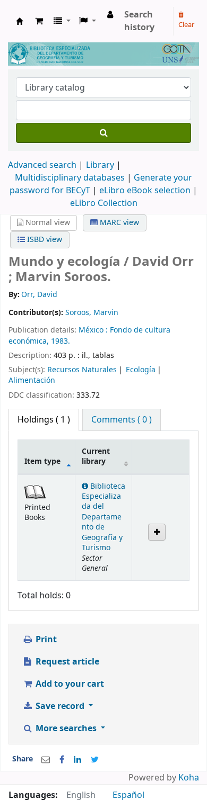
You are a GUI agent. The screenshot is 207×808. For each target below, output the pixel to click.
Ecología (141, 369)
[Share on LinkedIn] (77, 760)
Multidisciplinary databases (71, 178)
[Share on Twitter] (95, 760)
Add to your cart (68, 684)
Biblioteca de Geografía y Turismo (19, 21)
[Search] (103, 133)
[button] (39, 21)
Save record (60, 706)
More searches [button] (66, 728)
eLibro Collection (103, 203)
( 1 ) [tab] (44, 420)
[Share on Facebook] (62, 760)
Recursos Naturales (82, 369)
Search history (139, 21)
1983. (60, 341)
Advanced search (42, 165)
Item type (42, 461)
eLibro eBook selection (146, 190)
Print (45, 639)
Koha (188, 777)
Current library (96, 456)
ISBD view (43, 239)
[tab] (121, 420)
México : (94, 330)
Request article (66, 662)
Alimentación (31, 380)
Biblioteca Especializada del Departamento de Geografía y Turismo (103, 517)
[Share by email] (46, 760)
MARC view (118, 222)
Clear (186, 25)
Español (128, 795)
